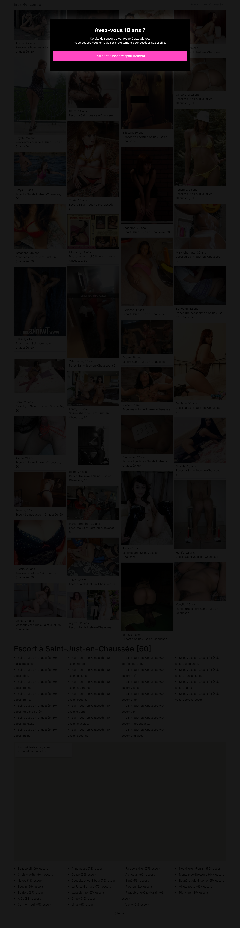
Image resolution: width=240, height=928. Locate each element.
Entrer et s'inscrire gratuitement (120, 56)
